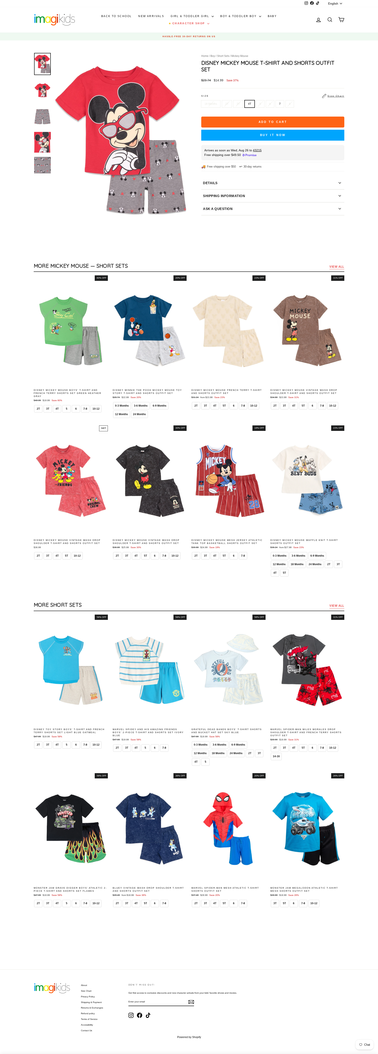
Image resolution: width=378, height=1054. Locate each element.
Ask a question (218, 209)
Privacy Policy (88, 996)
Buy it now (273, 135)
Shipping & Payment (91, 1002)
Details (210, 183)
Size (272, 96)
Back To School (116, 16)
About (84, 985)
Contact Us (86, 1030)
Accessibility (87, 1025)
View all (336, 266)
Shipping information (224, 196)
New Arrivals (151, 16)
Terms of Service (89, 1019)
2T (226, 103)
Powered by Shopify (189, 1037)
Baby (272, 16)
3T (238, 103)
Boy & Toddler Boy (239, 16)
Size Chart (86, 991)
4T (249, 103)
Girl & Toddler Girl (190, 16)
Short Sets (223, 56)
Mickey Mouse (239, 56)
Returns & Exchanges (92, 1008)
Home (204, 56)
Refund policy (88, 1013)
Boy (212, 56)
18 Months (211, 103)
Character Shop (187, 23)
